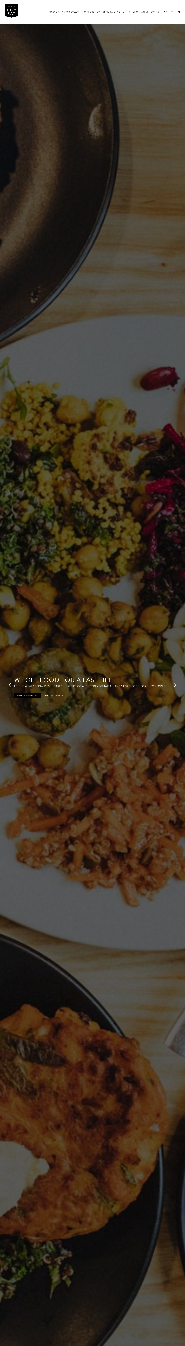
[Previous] (5, 685)
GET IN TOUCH (54, 695)
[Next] (180, 685)
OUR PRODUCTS (27, 695)
